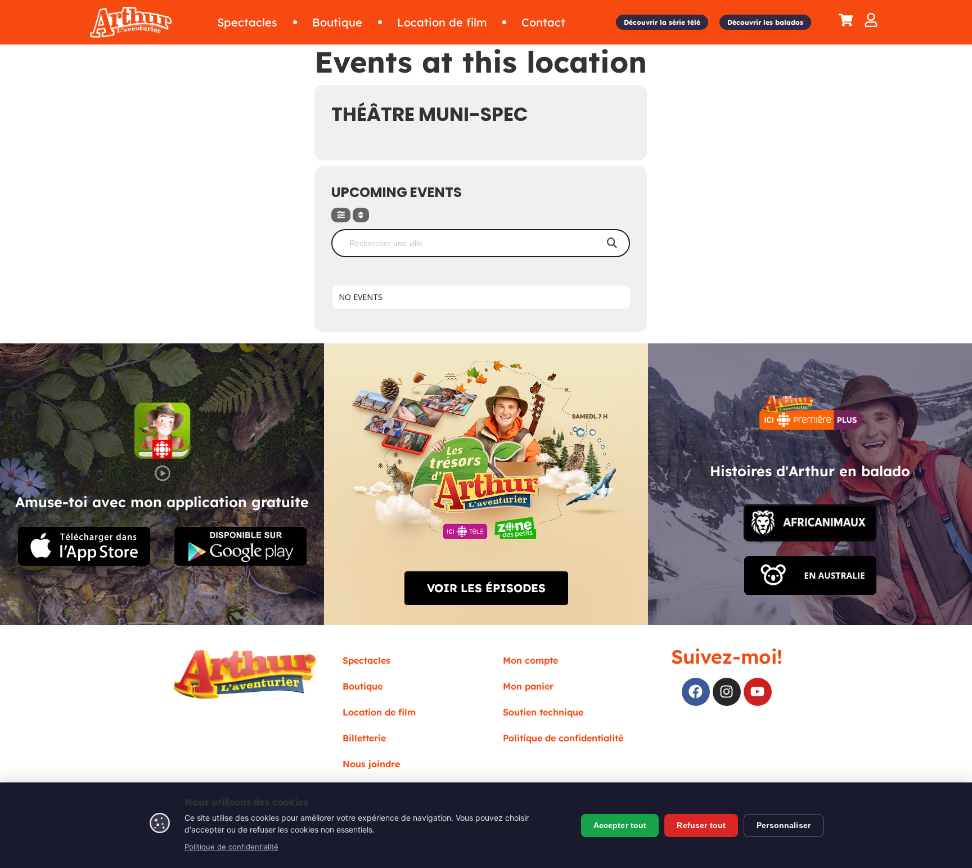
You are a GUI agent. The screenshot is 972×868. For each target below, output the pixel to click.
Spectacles (366, 660)
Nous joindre (371, 763)
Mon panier (528, 686)
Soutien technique (543, 712)
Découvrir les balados (765, 22)
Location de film (379, 712)
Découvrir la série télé (662, 22)
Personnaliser (784, 825)
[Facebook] (696, 692)
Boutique (362, 686)
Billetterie (364, 738)
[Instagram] (727, 692)
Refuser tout (701, 825)
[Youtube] (758, 692)
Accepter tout (620, 825)
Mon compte (530, 660)
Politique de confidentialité (563, 738)
